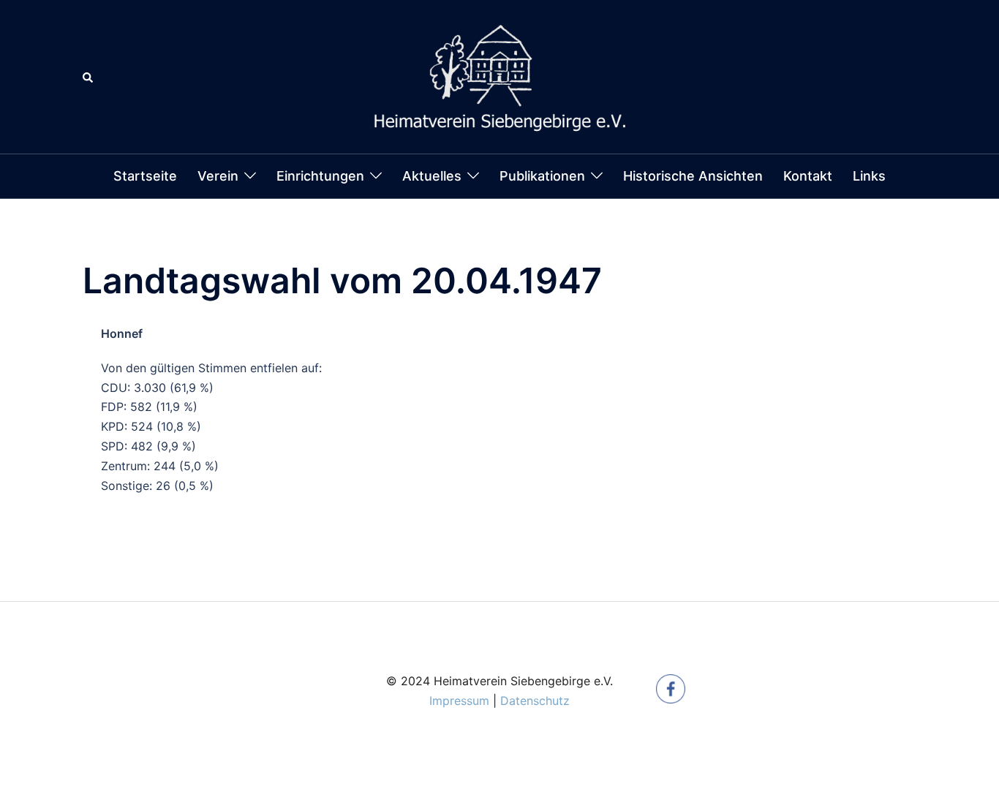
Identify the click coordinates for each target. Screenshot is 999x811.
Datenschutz (535, 700)
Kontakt (807, 176)
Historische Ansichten (693, 176)
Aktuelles (431, 176)
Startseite (145, 176)
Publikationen (542, 176)
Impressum (459, 700)
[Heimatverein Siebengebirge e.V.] (499, 75)
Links (869, 176)
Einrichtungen (320, 176)
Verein (217, 176)
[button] (88, 76)
